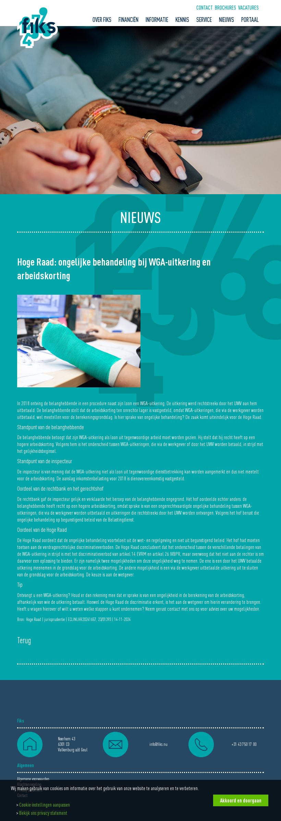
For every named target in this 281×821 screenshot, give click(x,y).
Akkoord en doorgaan (240, 800)
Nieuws (226, 19)
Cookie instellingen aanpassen (44, 804)
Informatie (157, 19)
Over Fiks (102, 19)
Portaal (250, 19)
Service (204, 19)
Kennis (182, 19)
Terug (24, 640)
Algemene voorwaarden (33, 779)
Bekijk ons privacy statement (43, 813)
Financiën (128, 19)
